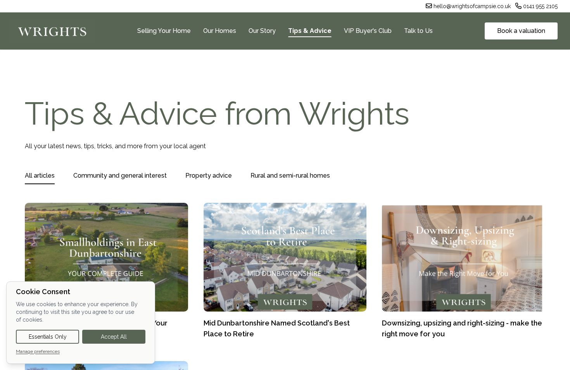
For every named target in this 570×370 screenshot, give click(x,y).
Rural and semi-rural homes (290, 175)
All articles (40, 175)
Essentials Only (48, 337)
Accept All (114, 337)
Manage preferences (38, 351)
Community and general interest (120, 175)
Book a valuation (521, 30)
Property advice (208, 175)
